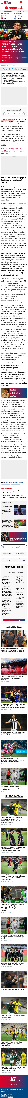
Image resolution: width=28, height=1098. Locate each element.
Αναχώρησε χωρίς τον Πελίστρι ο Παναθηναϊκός (14, 492)
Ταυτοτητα (4, 1091)
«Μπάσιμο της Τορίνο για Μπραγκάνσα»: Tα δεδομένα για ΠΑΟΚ (7, 613)
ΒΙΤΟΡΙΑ (21, 482)
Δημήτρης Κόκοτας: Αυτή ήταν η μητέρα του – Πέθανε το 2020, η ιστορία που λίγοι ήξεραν (7, 591)
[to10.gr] (6, 3)
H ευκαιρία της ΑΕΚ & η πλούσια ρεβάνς (20, 588)
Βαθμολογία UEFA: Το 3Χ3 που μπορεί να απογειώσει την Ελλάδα (14, 496)
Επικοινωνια (4, 1095)
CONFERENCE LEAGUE (11, 482)
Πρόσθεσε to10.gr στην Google (15, 113)
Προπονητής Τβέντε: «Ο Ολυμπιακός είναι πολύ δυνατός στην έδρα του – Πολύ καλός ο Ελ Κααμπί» (14, 59)
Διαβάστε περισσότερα (14, 620)
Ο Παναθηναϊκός (7, 119)
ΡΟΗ (6, 572)
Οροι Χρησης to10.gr (6, 1094)
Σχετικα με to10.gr (6, 1093)
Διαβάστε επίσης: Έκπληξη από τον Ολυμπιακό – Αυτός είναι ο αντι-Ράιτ (12, 151)
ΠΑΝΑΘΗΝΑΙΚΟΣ (15, 484)
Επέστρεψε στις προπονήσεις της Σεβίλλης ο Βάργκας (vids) (20, 580)
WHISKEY (10, 1096)
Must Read (20, 572)
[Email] (24, 69)
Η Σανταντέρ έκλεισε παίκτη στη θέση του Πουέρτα (20, 597)
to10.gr (3, 65)
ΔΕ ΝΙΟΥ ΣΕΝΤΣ (5, 484)
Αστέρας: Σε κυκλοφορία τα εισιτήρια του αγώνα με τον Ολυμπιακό (6, 603)
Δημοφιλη (12, 572)
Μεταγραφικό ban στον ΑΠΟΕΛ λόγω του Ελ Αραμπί (20, 605)
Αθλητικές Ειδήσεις (20, 559)
